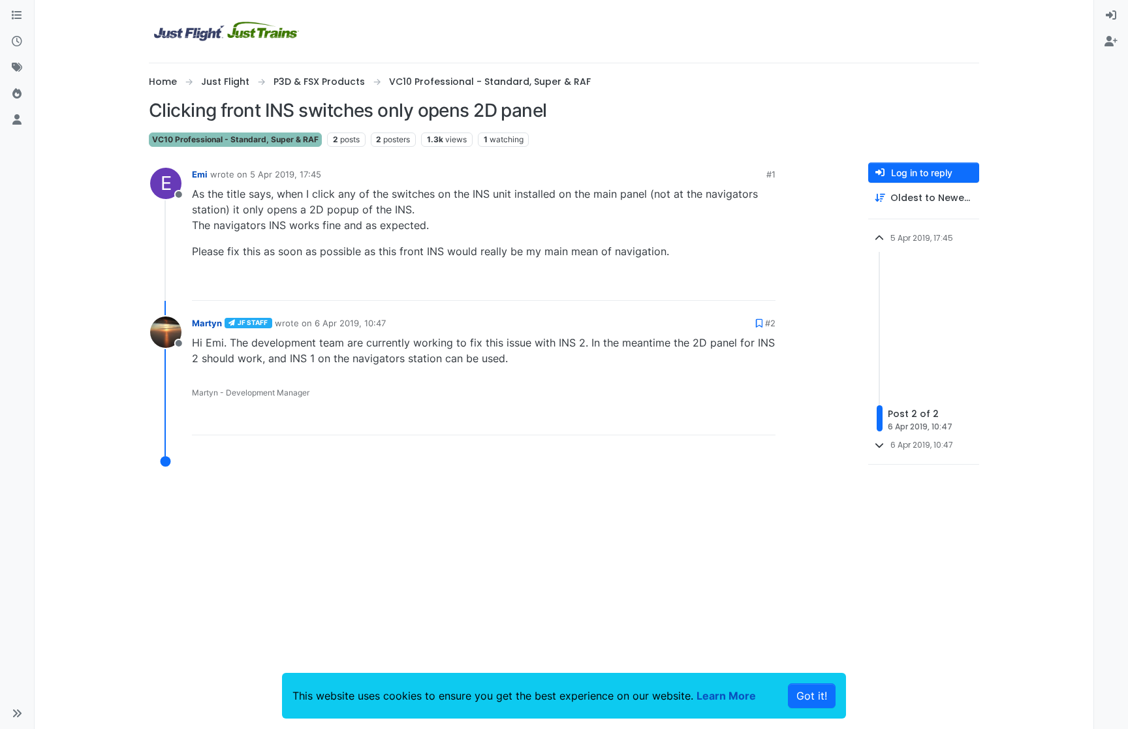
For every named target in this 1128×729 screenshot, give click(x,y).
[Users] (17, 120)
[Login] (1111, 15)
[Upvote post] (741, 285)
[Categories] (17, 15)
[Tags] (17, 67)
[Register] (1111, 41)
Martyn (207, 323)
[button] (17, 713)
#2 (770, 323)
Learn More (726, 695)
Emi (200, 174)
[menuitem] (1111, 15)
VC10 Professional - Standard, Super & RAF (235, 139)
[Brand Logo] (226, 31)
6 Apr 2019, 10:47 (350, 323)
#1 (771, 174)
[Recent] (17, 41)
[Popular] (17, 94)
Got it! (811, 695)
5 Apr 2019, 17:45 (285, 174)
